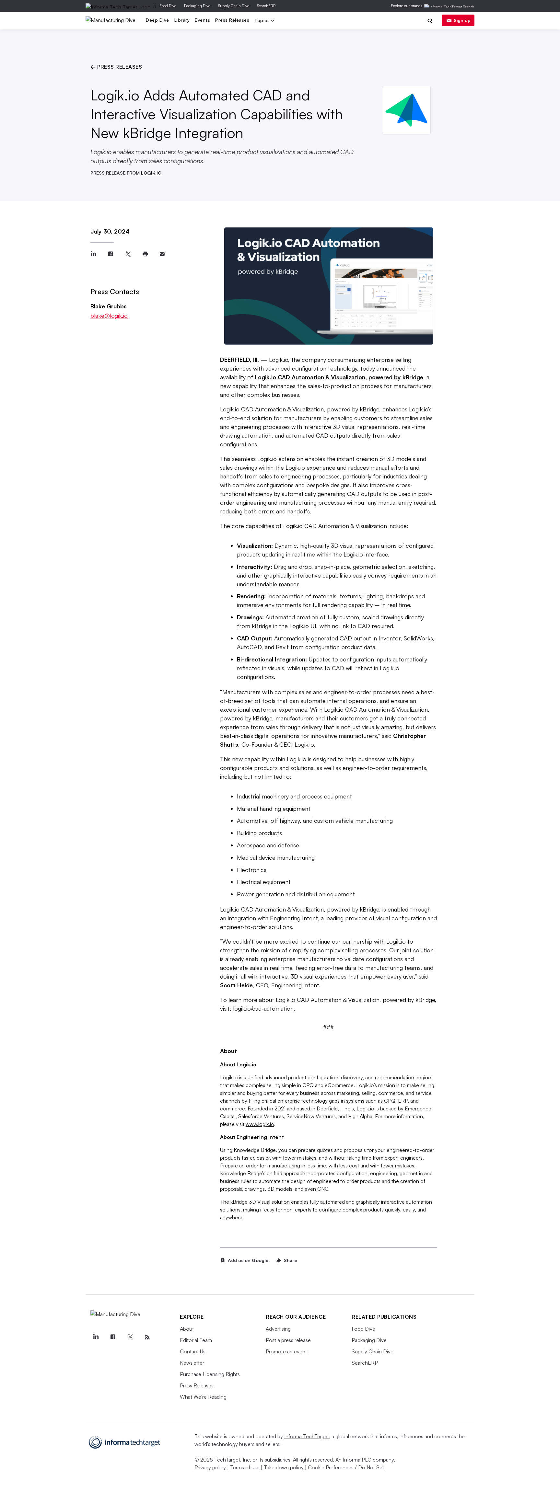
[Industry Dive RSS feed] (147, 1337)
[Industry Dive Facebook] (113, 1337)
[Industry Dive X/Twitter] (130, 1337)
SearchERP (266, 5)
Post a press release (288, 1340)
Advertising (278, 1329)
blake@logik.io (109, 315)
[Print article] (145, 254)
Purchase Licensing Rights (210, 1374)
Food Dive (167, 5)
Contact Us (192, 1351)
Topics (262, 21)
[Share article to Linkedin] (93, 254)
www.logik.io (260, 1124)
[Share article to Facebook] (110, 254)
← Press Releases (116, 66)
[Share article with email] (162, 254)
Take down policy (284, 1467)
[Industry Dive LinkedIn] (95, 1337)
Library (182, 20)
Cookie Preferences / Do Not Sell (346, 1467)
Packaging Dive (197, 5)
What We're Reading (203, 1397)
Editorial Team (196, 1340)
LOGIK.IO (151, 173)
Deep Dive (157, 20)
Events (202, 20)
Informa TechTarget (306, 1436)
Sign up (462, 20)
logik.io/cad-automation (263, 1008)
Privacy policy (210, 1467)
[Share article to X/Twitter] (128, 254)
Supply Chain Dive (233, 5)
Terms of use (245, 1467)
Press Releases (232, 20)
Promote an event (286, 1351)
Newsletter (192, 1363)
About (187, 1329)
